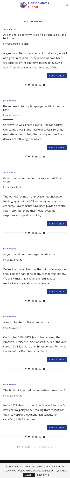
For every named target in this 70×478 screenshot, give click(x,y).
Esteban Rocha (14, 187)
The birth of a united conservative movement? (34, 390)
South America (9, 29)
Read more (55, 75)
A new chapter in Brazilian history (26, 322)
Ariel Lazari (12, 115)
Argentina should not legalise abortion (29, 254)
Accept (28, 474)
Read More (43, 475)
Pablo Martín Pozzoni (17, 43)
